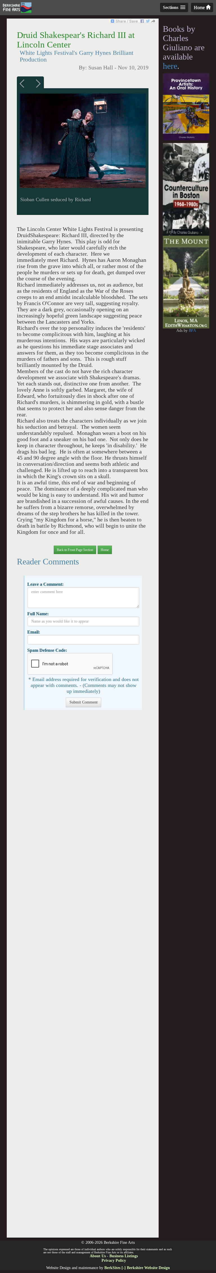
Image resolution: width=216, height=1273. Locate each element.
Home (200, 7)
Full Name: (38, 613)
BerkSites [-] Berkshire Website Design (137, 1268)
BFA (192, 330)
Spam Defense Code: (47, 650)
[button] (82, 538)
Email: (33, 632)
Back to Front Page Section (75, 550)
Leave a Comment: (45, 584)
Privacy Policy (114, 1260)
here (170, 66)
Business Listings (123, 1256)
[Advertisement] (82, 977)
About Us (98, 1256)
